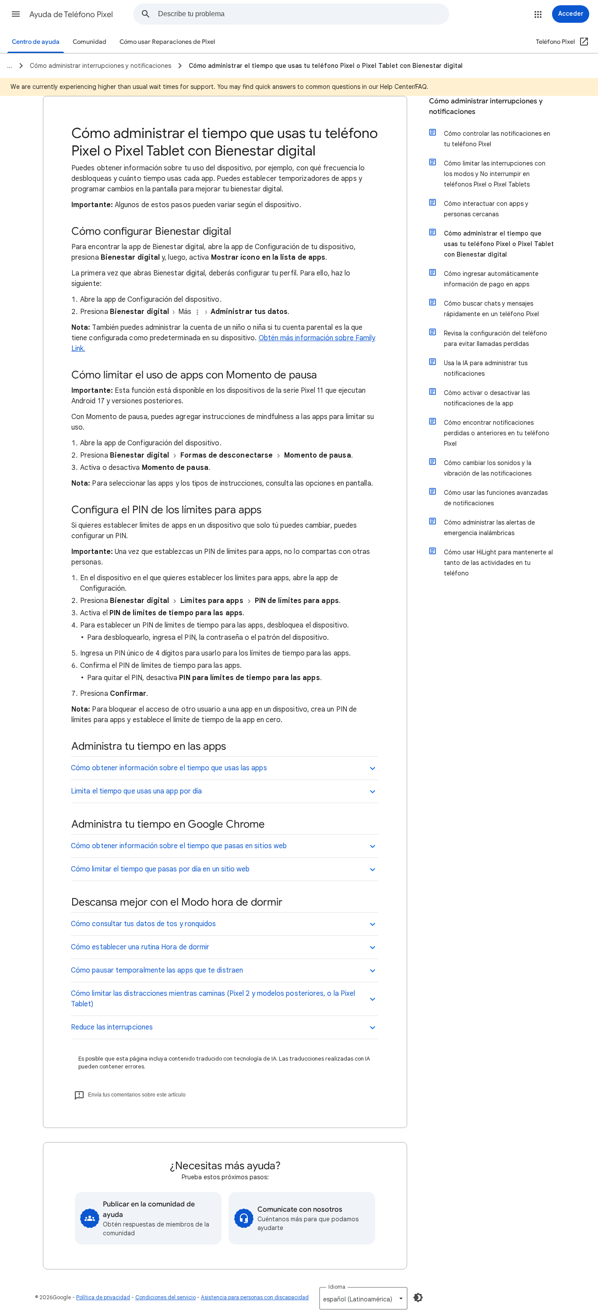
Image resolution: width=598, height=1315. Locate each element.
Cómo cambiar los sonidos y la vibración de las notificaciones (487, 468)
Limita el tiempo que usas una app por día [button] (136, 791)
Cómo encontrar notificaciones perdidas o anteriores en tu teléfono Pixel (496, 433)
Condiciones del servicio (165, 1297)
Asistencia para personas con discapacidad (255, 1297)
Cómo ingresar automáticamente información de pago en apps (491, 279)
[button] (15, 14)
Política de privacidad (103, 1297)
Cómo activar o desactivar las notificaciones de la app (487, 398)
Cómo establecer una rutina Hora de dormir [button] (140, 947)
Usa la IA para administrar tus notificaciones (486, 368)
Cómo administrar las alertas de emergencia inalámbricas (489, 527)
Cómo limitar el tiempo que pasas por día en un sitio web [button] (160, 869)
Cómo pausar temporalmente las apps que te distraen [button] (157, 970)
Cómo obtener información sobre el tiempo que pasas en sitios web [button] (179, 846)
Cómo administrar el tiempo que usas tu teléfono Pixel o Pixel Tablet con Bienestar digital (499, 243)
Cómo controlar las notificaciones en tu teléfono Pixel (497, 139)
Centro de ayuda (36, 42)
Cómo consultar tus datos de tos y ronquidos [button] (143, 924)
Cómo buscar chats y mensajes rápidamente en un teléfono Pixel (491, 309)
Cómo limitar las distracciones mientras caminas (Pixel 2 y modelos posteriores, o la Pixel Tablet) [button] (213, 998)
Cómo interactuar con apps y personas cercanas (486, 209)
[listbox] (363, 1298)
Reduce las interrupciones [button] (112, 1027)
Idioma (336, 1286)
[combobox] (303, 14)
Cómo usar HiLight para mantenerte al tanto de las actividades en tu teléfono (498, 562)
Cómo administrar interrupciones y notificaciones (486, 106)
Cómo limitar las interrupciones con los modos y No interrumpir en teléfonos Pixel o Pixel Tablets (494, 173)
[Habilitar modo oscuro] (418, 1297)
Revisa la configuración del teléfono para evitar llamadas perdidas (495, 338)
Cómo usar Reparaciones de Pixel (167, 42)
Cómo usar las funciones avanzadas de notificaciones (496, 498)
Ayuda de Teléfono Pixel (71, 14)
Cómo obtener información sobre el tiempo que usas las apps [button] (169, 768)
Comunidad (89, 42)
